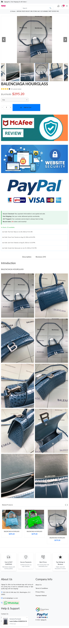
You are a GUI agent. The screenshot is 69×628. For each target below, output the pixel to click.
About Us (39, 584)
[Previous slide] (65, 504)
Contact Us (4, 614)
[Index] (58, 6)
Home (13, 11)
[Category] (67, 6)
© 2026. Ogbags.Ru (41, 620)
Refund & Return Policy (8, 621)
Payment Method (41, 595)
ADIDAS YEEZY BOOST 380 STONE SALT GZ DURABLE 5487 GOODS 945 (38, 11)
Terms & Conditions (42, 588)
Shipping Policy (6, 617)
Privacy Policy (40, 592)
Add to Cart (27, 107)
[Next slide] (67, 504)
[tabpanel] (11, 524)
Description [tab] (26, 257)
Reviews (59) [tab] (41, 257)
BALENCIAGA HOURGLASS (12, 269)
